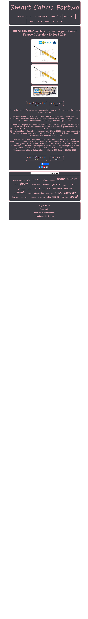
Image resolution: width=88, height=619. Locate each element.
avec (52, 193)
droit (43, 189)
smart (72, 179)
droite (45, 180)
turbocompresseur (19, 180)
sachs (29, 189)
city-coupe (53, 196)
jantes (30, 193)
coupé (74, 196)
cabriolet (20, 192)
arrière (72, 184)
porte (47, 193)
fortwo (25, 184)
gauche (56, 184)
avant (36, 188)
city (28, 180)
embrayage (33, 197)
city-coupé (41, 197)
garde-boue (36, 185)
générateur (21, 189)
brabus (15, 197)
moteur (46, 184)
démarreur (57, 189)
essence (64, 185)
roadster (24, 197)
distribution (39, 193)
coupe (58, 192)
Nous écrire (44, 209)
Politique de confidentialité (44, 213)
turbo (64, 197)
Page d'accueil (44, 206)
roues (52, 180)
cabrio (36, 179)
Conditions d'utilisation (45, 216)
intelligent (68, 189)
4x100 (49, 189)
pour (61, 179)
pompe (16, 185)
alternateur (70, 192)
